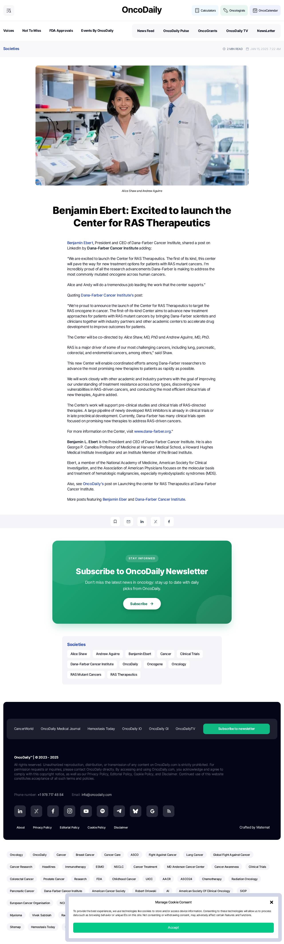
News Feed (145, 31)
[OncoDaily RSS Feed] (168, 811)
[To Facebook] (169, 521)
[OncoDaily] (142, 10)
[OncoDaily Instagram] (69, 811)
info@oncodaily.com (97, 795)
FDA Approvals (61, 30)
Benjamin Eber (115, 499)
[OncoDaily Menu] (8, 10)
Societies (11, 48)
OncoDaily (130, 664)
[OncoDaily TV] (86, 811)
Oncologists (237, 10)
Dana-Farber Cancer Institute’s (107, 295)
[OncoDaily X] (36, 811)
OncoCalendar (268, 10)
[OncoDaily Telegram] (119, 811)
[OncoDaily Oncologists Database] (225, 10)
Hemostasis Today (101, 729)
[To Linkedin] (142, 521)
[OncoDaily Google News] (152, 811)
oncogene (155, 664)
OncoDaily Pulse (176, 31)
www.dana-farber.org (152, 431)
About (21, 827)
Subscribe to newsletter (236, 729)
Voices (8, 30)
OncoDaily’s (93, 484)
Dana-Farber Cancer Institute (160, 499)
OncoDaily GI (158, 729)
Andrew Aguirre (108, 654)
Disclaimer (121, 827)
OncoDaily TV (237, 31)
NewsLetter (266, 31)
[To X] (155, 521)
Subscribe (138, 603)
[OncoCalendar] (255, 10)
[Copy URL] (115, 521)
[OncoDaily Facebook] (53, 811)
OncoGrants (207, 31)
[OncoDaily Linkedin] (20, 811)
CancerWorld (23, 729)
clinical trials (189, 654)
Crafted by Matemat (255, 827)
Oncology (179, 664)
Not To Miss (31, 30)
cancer (165, 654)
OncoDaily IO (132, 729)
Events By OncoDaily (97, 30)
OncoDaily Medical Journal (61, 729)
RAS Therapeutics (123, 674)
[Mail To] (128, 521)
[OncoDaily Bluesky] (135, 811)
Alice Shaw (79, 654)
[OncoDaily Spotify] (102, 811)
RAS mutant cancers (86, 674)
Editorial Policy (69, 827)
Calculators (208, 10)
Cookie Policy (97, 827)
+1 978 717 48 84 (51, 795)
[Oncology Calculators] (197, 10)
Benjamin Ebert (80, 243)
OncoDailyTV (185, 729)
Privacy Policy (42, 827)
